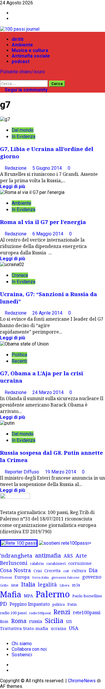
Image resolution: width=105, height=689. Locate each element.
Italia (28, 584)
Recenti (19, 361)
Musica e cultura (30, 50)
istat (14, 585)
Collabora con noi (29, 649)
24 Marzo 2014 (48, 392)
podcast (20, 61)
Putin (72, 604)
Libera (64, 585)
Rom (4, 621)
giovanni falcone (65, 577)
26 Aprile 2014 (48, 313)
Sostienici (22, 654)
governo (91, 577)
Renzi (61, 611)
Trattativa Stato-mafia (24, 628)
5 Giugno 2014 (47, 168)
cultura (79, 570)
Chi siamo (22, 643)
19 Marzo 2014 (61, 472)
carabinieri (56, 563)
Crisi (38, 570)
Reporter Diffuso (22, 472)
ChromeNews (82, 680)
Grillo (4, 585)
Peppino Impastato (30, 604)
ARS (68, 556)
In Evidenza (23, 136)
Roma (19, 621)
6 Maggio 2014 (48, 234)
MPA (28, 595)
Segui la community (26, 90)
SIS (69, 621)
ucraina (58, 628)
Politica (19, 354)
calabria (37, 563)
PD (3, 603)
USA (73, 628)
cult (66, 571)
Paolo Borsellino (87, 595)
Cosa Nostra (15, 570)
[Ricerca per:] (24, 83)
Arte (81, 555)
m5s (76, 585)
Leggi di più (12, 186)
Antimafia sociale (31, 56)
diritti (17, 39)
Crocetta (52, 570)
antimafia (48, 555)
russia (35, 621)
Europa (22, 577)
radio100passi (40, 613)
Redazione (16, 168)
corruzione (80, 563)
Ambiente (22, 45)
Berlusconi (13, 562)
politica (58, 604)
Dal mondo (23, 130)
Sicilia (54, 620)
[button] (2, 77)
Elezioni (6, 577)
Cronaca (20, 275)
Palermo (53, 594)
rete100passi (86, 612)
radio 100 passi (13, 612)
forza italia (40, 577)
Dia (93, 570)
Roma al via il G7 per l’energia (43, 221)
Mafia (10, 594)
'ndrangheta (16, 555)
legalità (47, 584)
